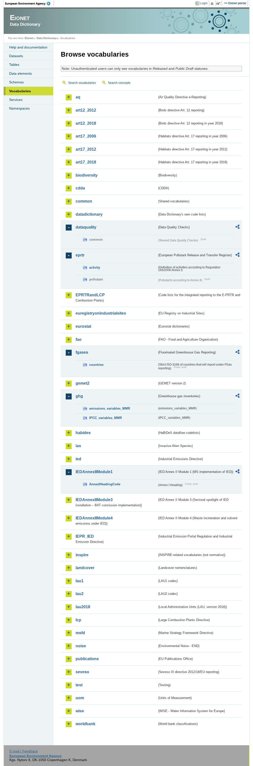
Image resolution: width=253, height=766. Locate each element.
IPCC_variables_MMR (105, 418)
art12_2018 (86, 123)
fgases (82, 352)
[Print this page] (213, 3)
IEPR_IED (85, 536)
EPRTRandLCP (90, 295)
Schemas (16, 82)
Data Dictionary (47, 38)
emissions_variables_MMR (109, 408)
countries (96, 365)
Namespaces (19, 108)
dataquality (86, 227)
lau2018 (83, 607)
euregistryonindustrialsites (101, 313)
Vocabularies (20, 91)
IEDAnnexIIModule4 (94, 518)
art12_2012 (86, 110)
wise (80, 711)
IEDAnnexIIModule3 (94, 500)
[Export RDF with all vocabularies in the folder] (237, 228)
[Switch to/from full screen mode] (219, 3)
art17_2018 (86, 162)
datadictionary (89, 214)
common (84, 201)
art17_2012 (86, 149)
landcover (85, 568)
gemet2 (82, 383)
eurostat (83, 326)
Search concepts (119, 82)
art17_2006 (86, 136)
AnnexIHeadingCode (104, 484)
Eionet (29, 38)
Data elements (20, 73)
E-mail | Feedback (23, 751)
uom (80, 698)
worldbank (85, 724)
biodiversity (87, 175)
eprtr (80, 255)
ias (78, 446)
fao (79, 339)
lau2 (80, 594)
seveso (82, 672)
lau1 (80, 581)
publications (87, 659)
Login (204, 3)
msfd (80, 633)
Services (15, 100)
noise (81, 646)
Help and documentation (28, 47)
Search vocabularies (82, 82)
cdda (80, 188)
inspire (82, 555)
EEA (29, 3)
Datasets (16, 56)
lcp (78, 620)
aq (78, 97)
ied (78, 459)
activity (94, 267)
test (79, 685)
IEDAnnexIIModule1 (94, 472)
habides (83, 433)
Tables (14, 65)
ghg (79, 396)
